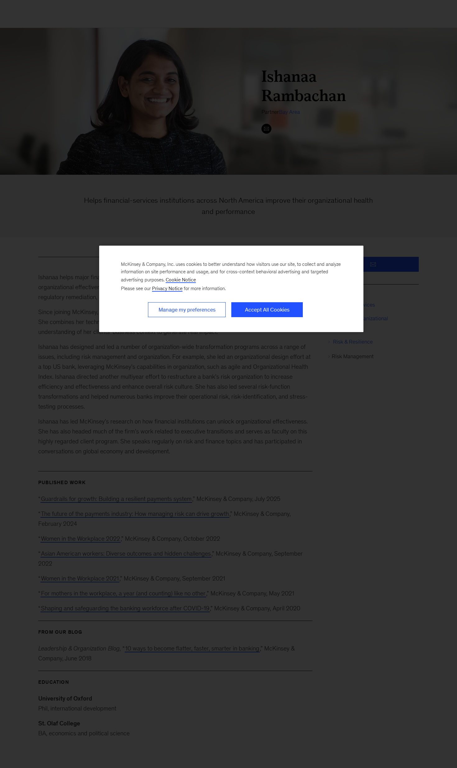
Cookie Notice (181, 279)
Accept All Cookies (267, 310)
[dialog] (231, 289)
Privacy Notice (167, 288)
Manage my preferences (187, 310)
